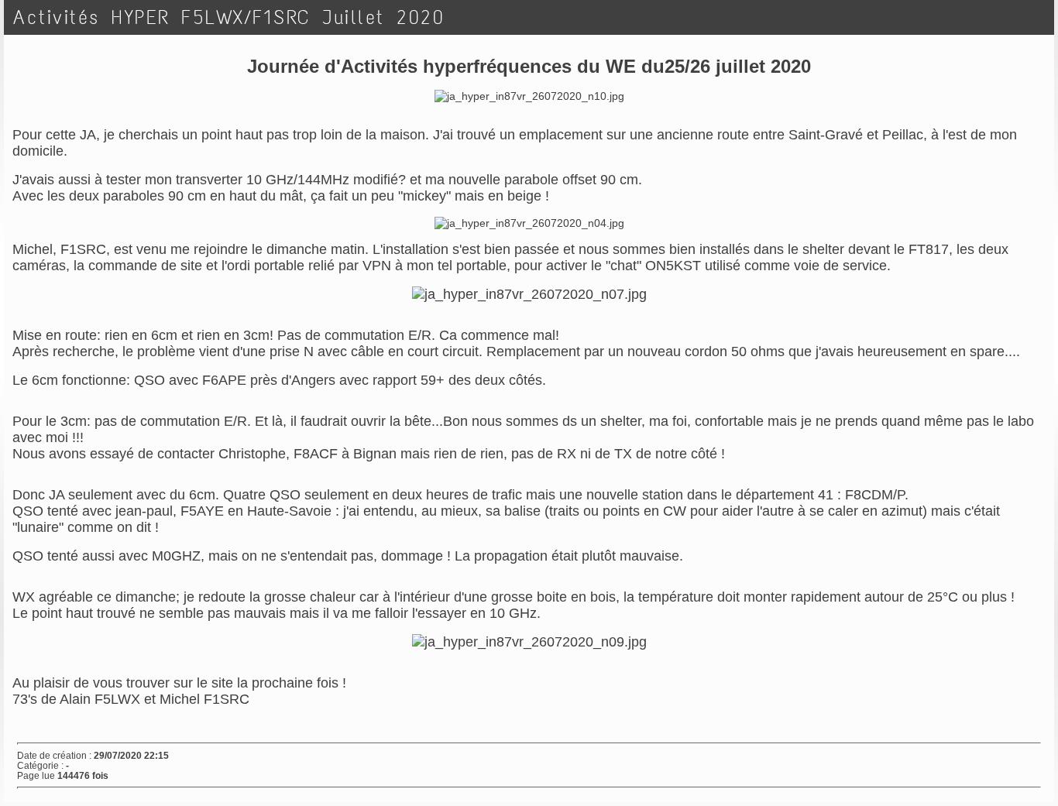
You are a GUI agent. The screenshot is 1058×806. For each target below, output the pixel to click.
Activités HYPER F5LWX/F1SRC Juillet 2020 (229, 17)
